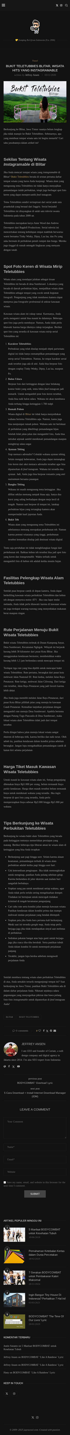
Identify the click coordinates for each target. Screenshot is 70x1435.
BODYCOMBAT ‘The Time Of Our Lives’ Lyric (46, 1318)
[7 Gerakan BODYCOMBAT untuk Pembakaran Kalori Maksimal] (14, 1278)
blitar (9, 1017)
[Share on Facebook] (44, 1030)
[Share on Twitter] (47, 1031)
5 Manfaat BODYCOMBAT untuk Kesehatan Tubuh (44, 1231)
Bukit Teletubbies (20, 176)
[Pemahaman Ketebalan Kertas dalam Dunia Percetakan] (14, 1256)
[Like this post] (39, 1030)
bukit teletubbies (29, 1017)
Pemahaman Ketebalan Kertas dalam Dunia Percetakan (47, 1252)
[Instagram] (61, 5)
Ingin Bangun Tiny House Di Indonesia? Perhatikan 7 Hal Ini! (47, 1296)
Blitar (28, 414)
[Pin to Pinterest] (51, 1030)
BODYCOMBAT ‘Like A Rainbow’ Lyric (42, 1357)
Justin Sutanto (11, 1346)
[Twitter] (57, 5)
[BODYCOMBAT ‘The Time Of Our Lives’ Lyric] (14, 1321)
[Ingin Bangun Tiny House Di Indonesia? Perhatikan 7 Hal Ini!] (14, 1300)
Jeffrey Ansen (32, 75)
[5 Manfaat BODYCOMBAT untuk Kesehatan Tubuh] (14, 1235)
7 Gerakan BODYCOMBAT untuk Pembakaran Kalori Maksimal (45, 1276)
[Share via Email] (54, 1030)
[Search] (66, 5)
